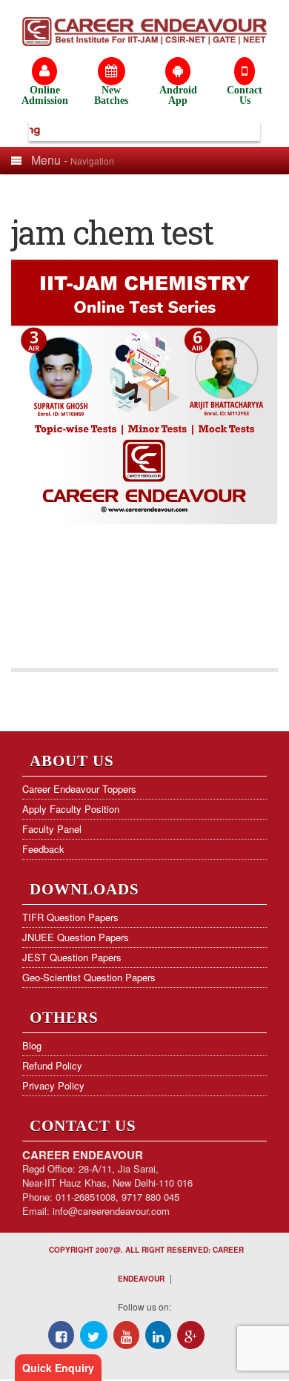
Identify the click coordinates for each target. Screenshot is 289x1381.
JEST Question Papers (72, 957)
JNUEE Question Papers (75, 937)
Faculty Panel (52, 829)
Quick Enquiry (58, 1367)
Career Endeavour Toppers (79, 789)
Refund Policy (52, 1065)
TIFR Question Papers (70, 917)
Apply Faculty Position (70, 809)
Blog (31, 1045)
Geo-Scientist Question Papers (89, 977)
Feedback (43, 849)
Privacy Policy (53, 1085)
